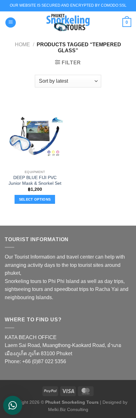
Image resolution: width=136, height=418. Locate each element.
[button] (10, 22)
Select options (35, 199)
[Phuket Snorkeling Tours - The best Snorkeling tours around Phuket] (68, 22)
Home (22, 44)
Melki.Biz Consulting (68, 409)
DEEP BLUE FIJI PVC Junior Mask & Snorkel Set (35, 180)
